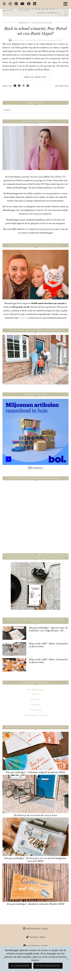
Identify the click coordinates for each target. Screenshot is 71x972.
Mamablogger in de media (35, 715)
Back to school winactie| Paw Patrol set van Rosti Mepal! (35, 31)
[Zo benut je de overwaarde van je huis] (35, 794)
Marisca (24, 23)
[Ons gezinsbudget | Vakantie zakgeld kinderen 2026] (35, 751)
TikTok (37, 937)
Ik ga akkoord (20, 966)
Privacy (35, 694)
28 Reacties (62, 86)
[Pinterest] (16, 4)
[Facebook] (29, 4)
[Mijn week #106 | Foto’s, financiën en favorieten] (14, 664)
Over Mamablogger (35, 689)
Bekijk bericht (35, 77)
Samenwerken (35, 710)
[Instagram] (10, 4)
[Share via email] (15, 86)
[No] (67, 959)
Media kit (35, 704)
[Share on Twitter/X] (23, 86)
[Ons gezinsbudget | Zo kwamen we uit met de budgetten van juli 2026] (35, 837)
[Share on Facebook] (19, 86)
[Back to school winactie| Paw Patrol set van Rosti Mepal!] (35, 40)
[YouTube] (22, 4)
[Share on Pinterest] (28, 86)
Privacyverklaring (48, 966)
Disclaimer (35, 699)
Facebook (37, 946)
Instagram (36, 928)
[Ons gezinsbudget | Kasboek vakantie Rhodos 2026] (35, 882)
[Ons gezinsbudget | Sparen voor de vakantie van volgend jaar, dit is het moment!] (14, 633)
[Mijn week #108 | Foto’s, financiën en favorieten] (14, 649)
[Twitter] (4, 4)
